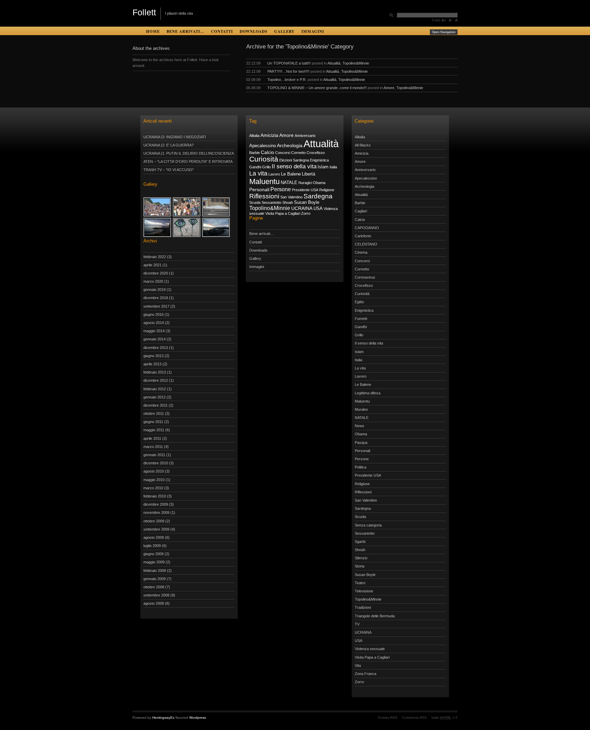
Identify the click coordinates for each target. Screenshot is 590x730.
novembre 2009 (156, 512)
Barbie (254, 153)
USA (318, 208)
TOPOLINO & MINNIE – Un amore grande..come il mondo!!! (317, 88)
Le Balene (291, 174)
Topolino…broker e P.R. (287, 80)
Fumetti (361, 319)
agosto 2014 (153, 323)
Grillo (266, 167)
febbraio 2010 (154, 496)
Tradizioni (363, 607)
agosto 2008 (153, 603)
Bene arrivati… (185, 31)
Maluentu (264, 181)
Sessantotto (271, 202)
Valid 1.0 (444, 717)
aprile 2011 (152, 438)
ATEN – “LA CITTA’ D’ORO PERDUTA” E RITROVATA (188, 161)
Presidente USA (305, 190)
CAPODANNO (367, 228)
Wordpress (197, 717)
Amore (388, 88)
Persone (280, 189)
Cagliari (361, 211)
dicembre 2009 (155, 504)
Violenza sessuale (370, 649)
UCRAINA (301, 208)
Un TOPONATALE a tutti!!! (289, 63)
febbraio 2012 (154, 389)
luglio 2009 (152, 546)
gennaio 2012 (154, 397)
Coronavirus (365, 277)
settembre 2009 (156, 529)
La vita (258, 173)
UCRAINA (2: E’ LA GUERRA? (168, 145)
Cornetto (298, 153)
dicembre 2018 (155, 298)
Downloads (253, 31)
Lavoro (274, 174)
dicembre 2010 (155, 463)
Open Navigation (443, 32)
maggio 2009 (154, 562)
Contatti (222, 31)
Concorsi (282, 153)
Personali (259, 189)
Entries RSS (387, 717)
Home (153, 31)
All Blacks (363, 145)
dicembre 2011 (155, 405)
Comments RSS (414, 717)
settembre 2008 (156, 595)
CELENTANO (366, 244)
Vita (358, 665)
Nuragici (305, 183)
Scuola (255, 202)
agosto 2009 (153, 537)
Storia (359, 566)
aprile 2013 (152, 364)
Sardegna (318, 196)
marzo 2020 (153, 281)
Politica (360, 467)
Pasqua (361, 442)
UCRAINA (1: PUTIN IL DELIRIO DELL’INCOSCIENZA (188, 153)
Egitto (359, 302)
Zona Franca (365, 674)
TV (357, 624)
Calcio (267, 152)
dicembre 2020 (155, 273)
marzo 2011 (153, 447)
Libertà (308, 174)
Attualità (333, 63)
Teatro (360, 583)
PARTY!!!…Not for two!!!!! (288, 71)
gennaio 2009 (154, 579)
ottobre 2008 (153, 587)
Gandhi (255, 167)
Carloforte (363, 236)
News (359, 426)
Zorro (305, 213)
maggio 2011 (153, 430)
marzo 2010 (153, 488)
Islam (323, 167)
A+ (443, 20)
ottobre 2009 (153, 521)
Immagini (312, 31)
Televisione (364, 591)
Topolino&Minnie (355, 63)
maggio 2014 (154, 331)
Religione (326, 190)
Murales (361, 409)
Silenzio (361, 558)
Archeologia (290, 145)
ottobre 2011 (153, 413)
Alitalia (254, 136)
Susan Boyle (306, 202)
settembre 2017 (156, 306)
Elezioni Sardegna (294, 160)
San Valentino (291, 197)
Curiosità (263, 159)
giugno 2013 (153, 356)
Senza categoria (368, 525)
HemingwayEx (163, 717)
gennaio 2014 (154, 339)
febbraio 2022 (154, 257)
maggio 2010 (154, 480)
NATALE (289, 182)
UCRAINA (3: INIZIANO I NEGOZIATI (174, 137)
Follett (144, 12)
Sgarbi (360, 541)
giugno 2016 (153, 314)
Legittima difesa (367, 393)
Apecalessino (262, 145)
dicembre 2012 (155, 380)
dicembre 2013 (155, 348)
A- (450, 20)
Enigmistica (319, 160)
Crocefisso (316, 153)
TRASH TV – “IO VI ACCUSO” (168, 170)
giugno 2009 (153, 554)
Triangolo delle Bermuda (375, 616)
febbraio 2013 (154, 372)
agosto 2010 (153, 471)
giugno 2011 (153, 422)
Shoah (287, 202)
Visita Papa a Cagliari (282, 213)
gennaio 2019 (154, 289)
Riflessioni (264, 196)
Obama (319, 183)
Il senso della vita (294, 166)
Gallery (284, 31)
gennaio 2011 (154, 455)
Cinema (361, 252)
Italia (333, 167)
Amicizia (269, 135)
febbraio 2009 (154, 570)
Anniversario (305, 136)
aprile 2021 (152, 265)
